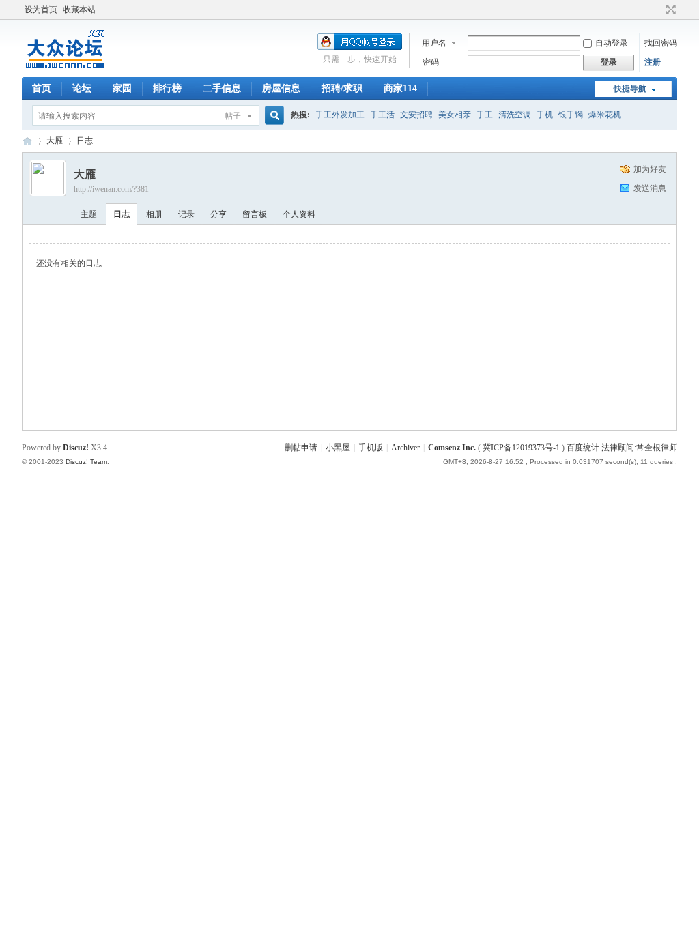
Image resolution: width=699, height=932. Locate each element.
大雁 (54, 140)
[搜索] (272, 115)
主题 (89, 214)
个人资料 (299, 214)
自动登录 (611, 43)
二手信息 (222, 88)
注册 (652, 62)
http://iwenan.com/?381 (111, 189)
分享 (218, 214)
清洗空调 (514, 114)
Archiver (405, 447)
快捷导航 (630, 88)
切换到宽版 (669, 9)
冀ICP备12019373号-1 (521, 447)
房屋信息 (281, 88)
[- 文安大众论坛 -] (66, 69)
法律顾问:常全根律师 (639, 447)
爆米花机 (604, 114)
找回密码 (660, 43)
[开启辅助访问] (658, 9)
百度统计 (583, 447)
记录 (186, 214)
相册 (154, 214)
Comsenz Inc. (452, 447)
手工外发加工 (340, 114)
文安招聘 (416, 114)
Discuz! (76, 447)
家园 (122, 88)
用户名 (434, 43)
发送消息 (649, 188)
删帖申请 (301, 447)
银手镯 (570, 114)
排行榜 (167, 88)
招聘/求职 (342, 88)
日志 (84, 140)
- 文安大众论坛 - (27, 141)
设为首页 (41, 9)
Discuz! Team (86, 461)
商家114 (400, 88)
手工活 (382, 114)
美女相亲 (454, 114)
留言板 (254, 214)
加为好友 (649, 169)
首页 (41, 88)
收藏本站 (79, 9)
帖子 (233, 116)
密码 (431, 62)
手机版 (370, 447)
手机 (545, 114)
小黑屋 (338, 447)
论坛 (81, 88)
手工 (484, 114)
